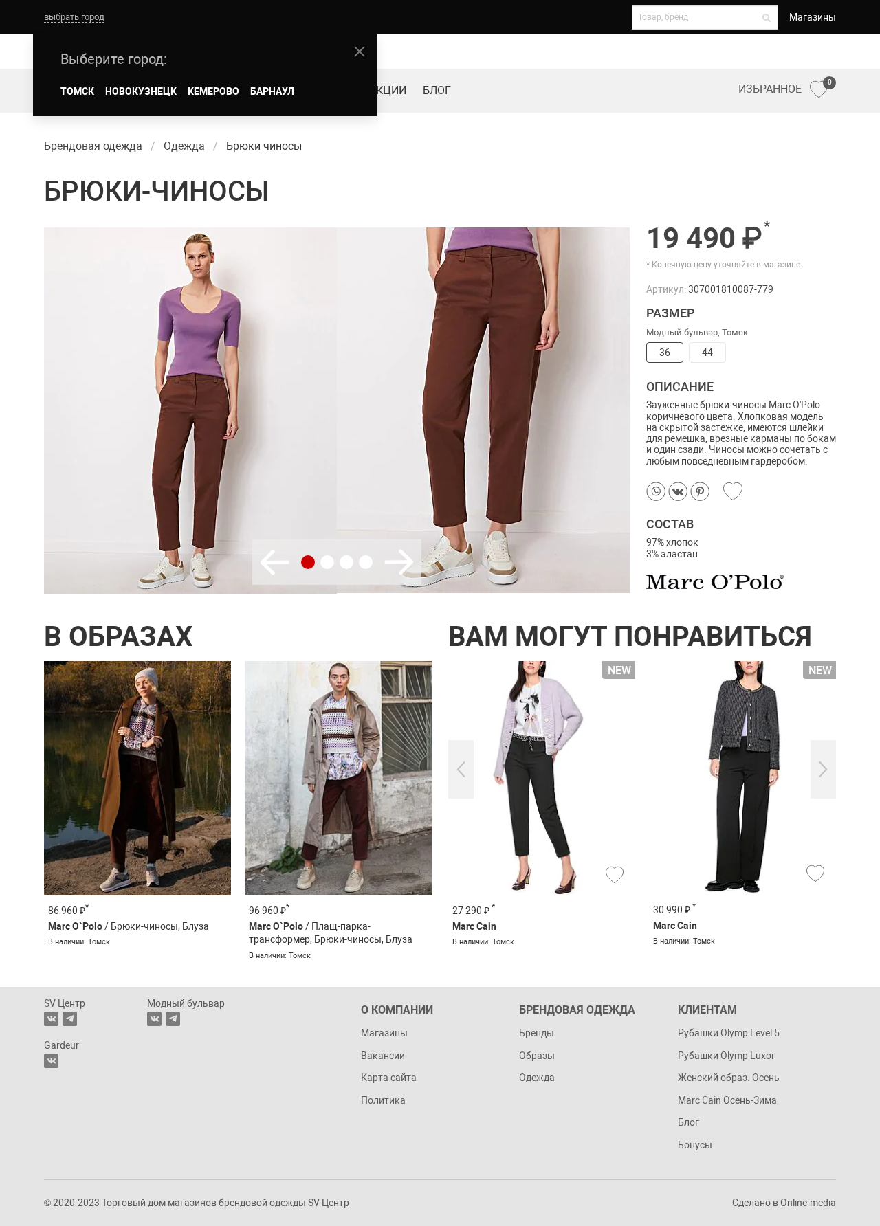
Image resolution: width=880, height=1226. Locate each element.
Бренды (536, 1032)
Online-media (808, 1202)
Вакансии (383, 1055)
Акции (387, 90)
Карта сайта (389, 1077)
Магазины (812, 17)
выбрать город (74, 17)
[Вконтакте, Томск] (51, 1019)
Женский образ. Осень (729, 1077)
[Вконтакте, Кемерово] (51, 1061)
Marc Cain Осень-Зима (727, 1100)
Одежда (537, 1077)
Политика (383, 1100)
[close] (359, 51)
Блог (437, 90)
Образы (537, 1055)
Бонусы (695, 1144)
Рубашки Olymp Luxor (726, 1055)
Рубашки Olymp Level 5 (729, 1032)
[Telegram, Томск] (70, 1019)
